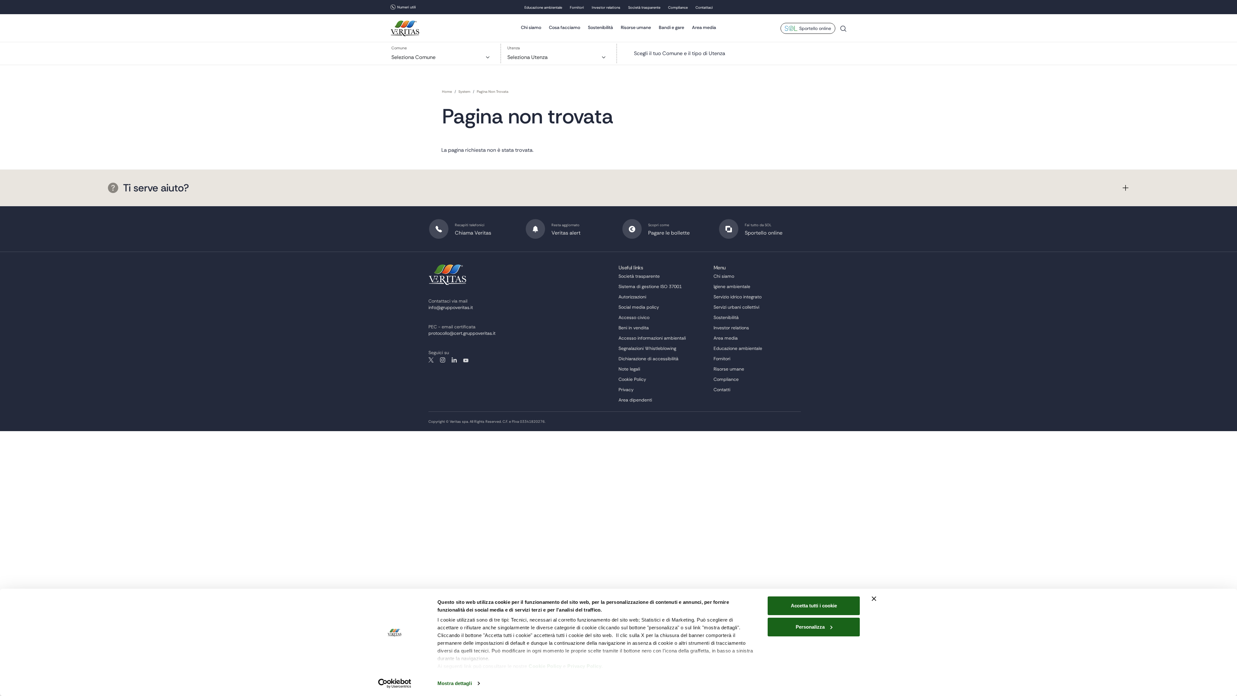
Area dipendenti (635, 400)
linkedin (454, 359)
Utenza (513, 48)
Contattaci (704, 7)
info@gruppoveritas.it (450, 307)
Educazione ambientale (543, 7)
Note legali (629, 369)
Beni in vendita (633, 328)
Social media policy (638, 307)
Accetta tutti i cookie (814, 605)
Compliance (678, 7)
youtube (465, 359)
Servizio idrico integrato (738, 297)
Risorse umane (636, 27)
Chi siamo (531, 27)
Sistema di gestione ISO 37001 (650, 286)
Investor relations (606, 7)
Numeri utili (406, 7)
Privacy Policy (584, 666)
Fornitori (577, 7)
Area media (704, 27)
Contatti (722, 389)
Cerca (843, 31)
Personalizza (810, 627)
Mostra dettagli (454, 683)
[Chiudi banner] (874, 598)
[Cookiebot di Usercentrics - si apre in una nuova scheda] (395, 683)
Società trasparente (644, 7)
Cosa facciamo (564, 27)
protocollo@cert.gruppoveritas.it (461, 333)
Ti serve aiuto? (156, 188)
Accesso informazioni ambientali (652, 338)
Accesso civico (633, 317)
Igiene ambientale (732, 286)
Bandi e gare (671, 27)
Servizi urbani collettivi (736, 307)
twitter (431, 359)
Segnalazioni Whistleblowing (647, 348)
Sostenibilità (600, 27)
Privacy (626, 389)
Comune (399, 48)
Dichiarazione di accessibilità (648, 359)
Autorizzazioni (632, 297)
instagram (442, 359)
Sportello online (815, 28)
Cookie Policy (545, 666)
